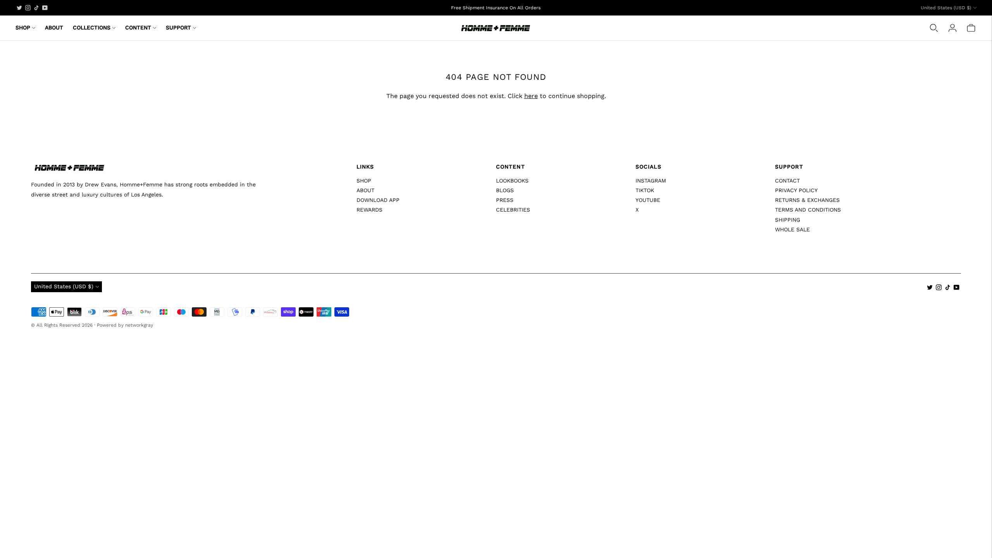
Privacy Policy (796, 190)
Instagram (651, 180)
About (365, 190)
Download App (378, 200)
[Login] (952, 27)
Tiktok (645, 190)
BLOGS (505, 190)
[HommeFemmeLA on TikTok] (36, 7)
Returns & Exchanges (807, 200)
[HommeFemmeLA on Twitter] (19, 7)
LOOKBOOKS (512, 180)
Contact (787, 180)
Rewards (369, 210)
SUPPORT (178, 27)
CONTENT (138, 27)
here (531, 96)
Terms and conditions (808, 210)
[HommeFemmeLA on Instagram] (28, 7)
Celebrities (513, 210)
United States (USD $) (946, 7)
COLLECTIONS (91, 27)
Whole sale (792, 229)
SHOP (23, 27)
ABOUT (54, 27)
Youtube (648, 200)
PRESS (504, 200)
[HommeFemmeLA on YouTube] (45, 7)
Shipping (787, 220)
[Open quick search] (933, 27)
